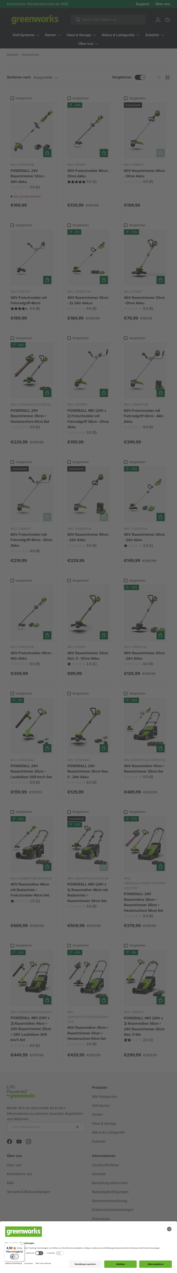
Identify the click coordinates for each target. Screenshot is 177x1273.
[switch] (14, 1256)
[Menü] (21, 1245)
